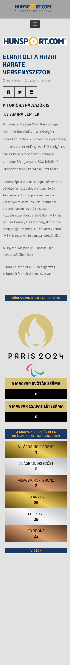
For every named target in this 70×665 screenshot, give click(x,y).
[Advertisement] (35, 611)
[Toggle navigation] (35, 24)
